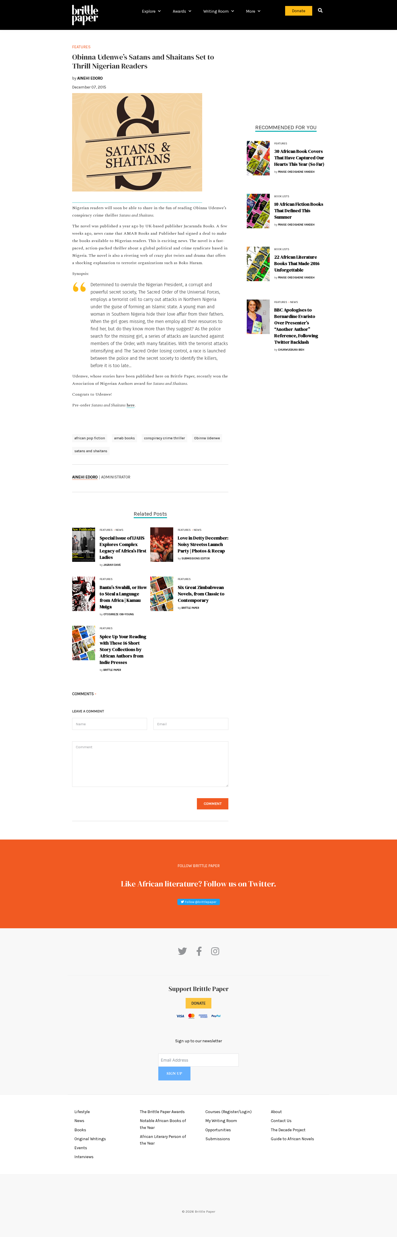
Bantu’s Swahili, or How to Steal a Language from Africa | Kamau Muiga (123, 597)
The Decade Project (288, 1129)
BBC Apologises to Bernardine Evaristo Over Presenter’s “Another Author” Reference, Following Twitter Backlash (296, 326)
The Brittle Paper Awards (162, 1111)
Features (280, 143)
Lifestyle (82, 1111)
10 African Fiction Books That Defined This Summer (298, 210)
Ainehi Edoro (85, 477)
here (131, 405)
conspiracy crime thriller (164, 438)
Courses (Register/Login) (228, 1111)
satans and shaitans (90, 451)
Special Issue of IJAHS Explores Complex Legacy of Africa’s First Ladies (123, 547)
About (276, 1111)
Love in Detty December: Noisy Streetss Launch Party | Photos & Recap (203, 544)
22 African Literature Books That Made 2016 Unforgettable (297, 263)
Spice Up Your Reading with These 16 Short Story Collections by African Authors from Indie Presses (123, 649)
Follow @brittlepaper (200, 902)
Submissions (217, 1138)
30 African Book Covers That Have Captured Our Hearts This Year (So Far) (299, 157)
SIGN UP (174, 1073)
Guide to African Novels (292, 1138)
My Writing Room (221, 1120)
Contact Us (281, 1120)
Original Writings (90, 1138)
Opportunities (218, 1129)
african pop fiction (89, 438)
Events (80, 1147)
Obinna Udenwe (207, 438)
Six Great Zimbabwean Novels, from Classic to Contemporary (201, 593)
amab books (124, 438)
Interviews (84, 1156)
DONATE (198, 1003)
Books (80, 1129)
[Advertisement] (286, 76)
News (294, 302)
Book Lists (281, 196)
